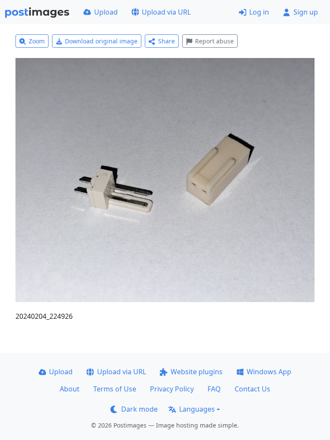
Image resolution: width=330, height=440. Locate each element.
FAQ (214, 389)
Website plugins (197, 371)
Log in (259, 12)
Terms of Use (114, 389)
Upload (106, 12)
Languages (197, 409)
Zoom (37, 41)
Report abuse (214, 41)
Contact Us (252, 389)
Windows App (269, 371)
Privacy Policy (172, 389)
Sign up (305, 12)
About (69, 389)
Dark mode (139, 409)
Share (166, 41)
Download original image (101, 41)
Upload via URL (166, 12)
